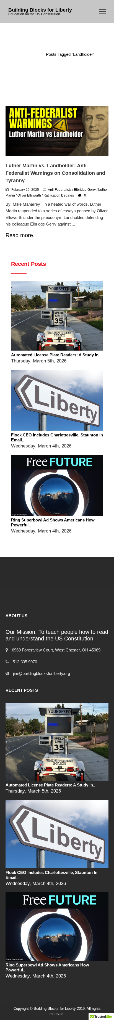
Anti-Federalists (59, 190)
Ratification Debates (58, 195)
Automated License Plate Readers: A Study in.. (56, 355)
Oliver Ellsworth (29, 195)
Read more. (20, 235)
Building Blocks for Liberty (40, 10)
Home (32, 54)
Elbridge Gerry (85, 190)
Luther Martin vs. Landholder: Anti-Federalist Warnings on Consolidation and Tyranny (55, 173)
